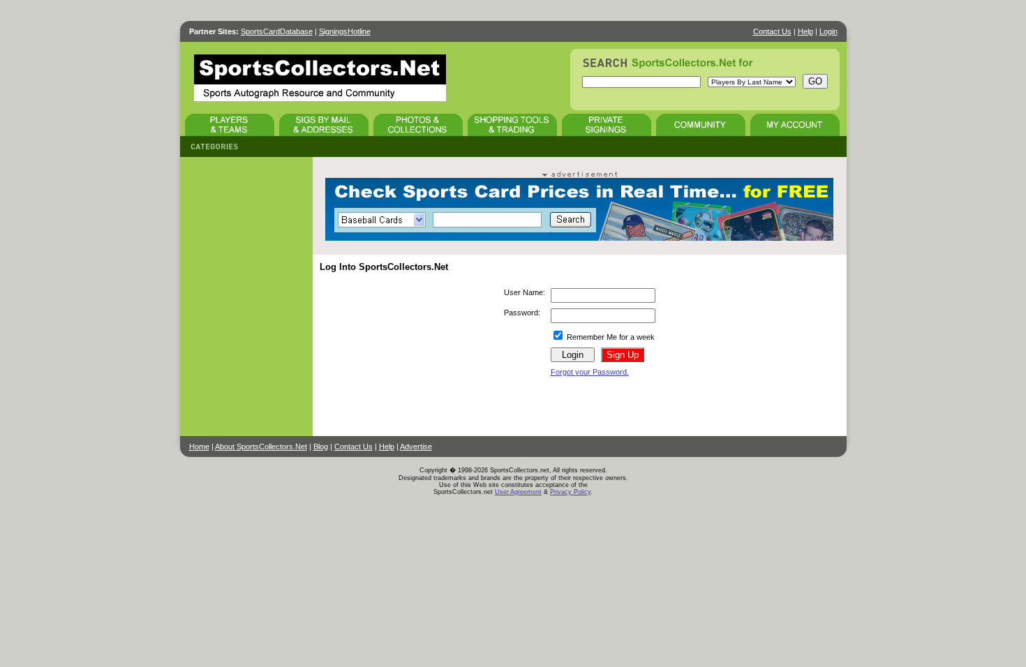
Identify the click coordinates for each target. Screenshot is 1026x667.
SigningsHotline (345, 31)
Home (199, 446)
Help (805, 31)
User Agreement (518, 491)
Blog (320, 446)
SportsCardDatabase (277, 31)
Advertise (416, 446)
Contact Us (772, 31)
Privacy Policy (570, 491)
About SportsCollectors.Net (261, 446)
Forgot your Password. (590, 372)
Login (828, 31)
